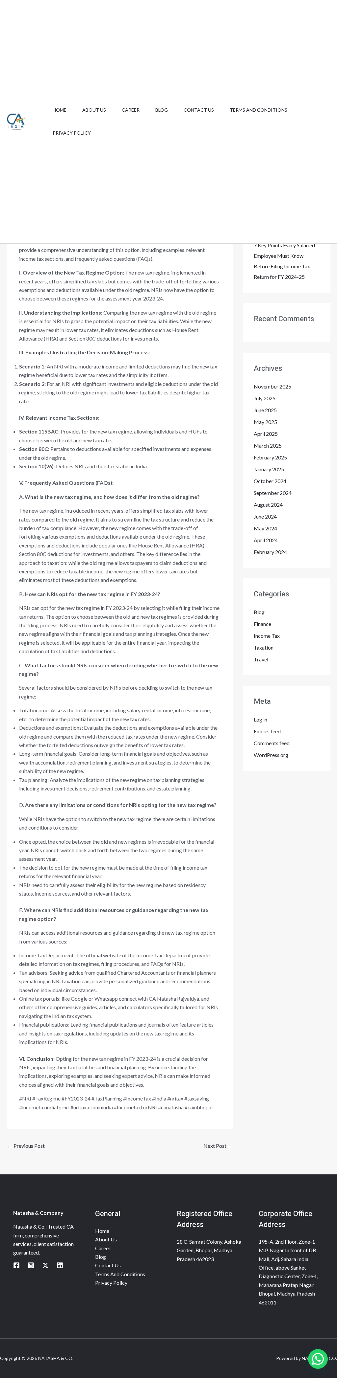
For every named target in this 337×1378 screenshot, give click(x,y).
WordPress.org (271, 755)
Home (59, 110)
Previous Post (26, 1146)
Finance (262, 624)
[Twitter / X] (45, 1265)
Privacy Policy (72, 133)
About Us (94, 110)
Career (131, 110)
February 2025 (270, 457)
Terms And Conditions (258, 110)
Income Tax (267, 636)
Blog (161, 110)
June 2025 (265, 410)
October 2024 (270, 481)
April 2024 (266, 540)
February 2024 (270, 552)
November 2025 (272, 386)
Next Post (218, 1146)
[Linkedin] (60, 1265)
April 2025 (266, 434)
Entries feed (267, 731)
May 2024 (265, 528)
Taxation (263, 647)
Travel (261, 659)
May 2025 (265, 422)
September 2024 (273, 493)
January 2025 (269, 469)
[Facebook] (16, 1265)
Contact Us (199, 110)
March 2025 (268, 445)
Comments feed (272, 743)
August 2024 (268, 504)
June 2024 (265, 516)
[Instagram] (31, 1265)
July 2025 (264, 398)
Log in (260, 719)
